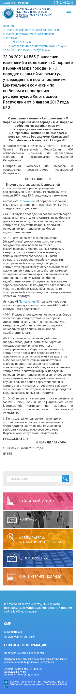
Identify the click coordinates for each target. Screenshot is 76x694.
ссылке (31, 611)
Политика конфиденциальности (24, 652)
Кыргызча (9, 2)
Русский (23, 2)
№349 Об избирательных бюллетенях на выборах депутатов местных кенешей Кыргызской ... (31, 34)
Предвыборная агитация (19, 636)
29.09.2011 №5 (21, 42)
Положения (26, 201)
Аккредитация (13, 631)
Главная (8, 25)
